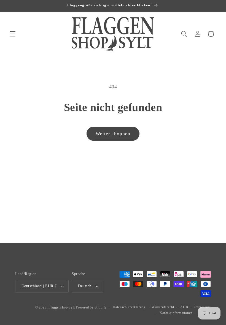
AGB (184, 307)
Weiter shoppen (113, 133)
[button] (12, 33)
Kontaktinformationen (176, 313)
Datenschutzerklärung (129, 307)
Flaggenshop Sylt (62, 307)
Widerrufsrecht (163, 307)
